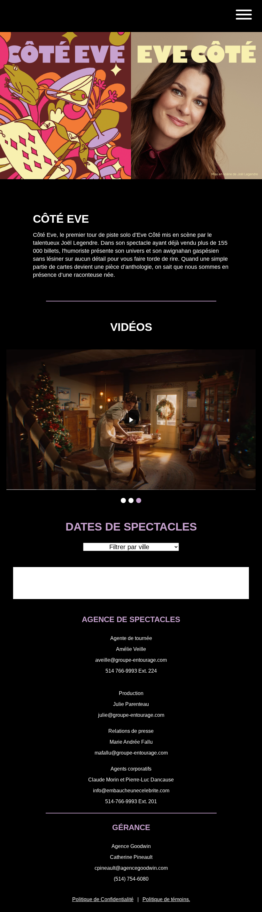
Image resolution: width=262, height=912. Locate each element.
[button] (123, 500)
